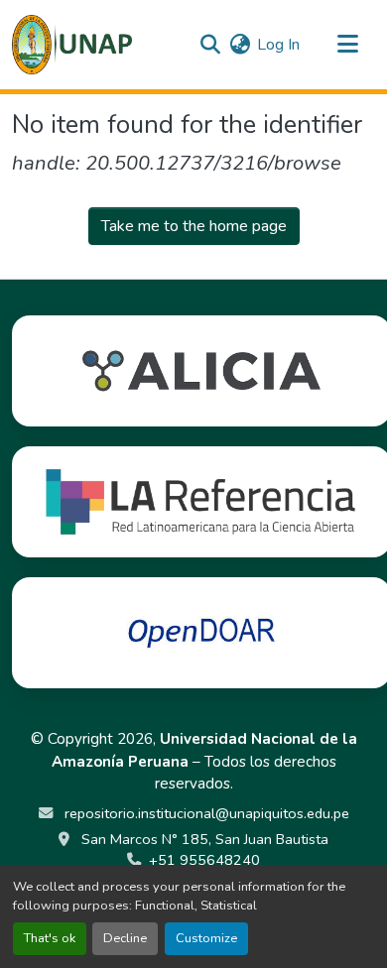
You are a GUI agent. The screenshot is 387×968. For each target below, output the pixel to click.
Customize (206, 938)
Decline (125, 938)
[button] (72, 44)
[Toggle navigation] (347, 44)
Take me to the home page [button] (194, 226)
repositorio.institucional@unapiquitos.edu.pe (205, 813)
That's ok (49, 938)
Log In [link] (278, 45)
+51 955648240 (204, 860)
